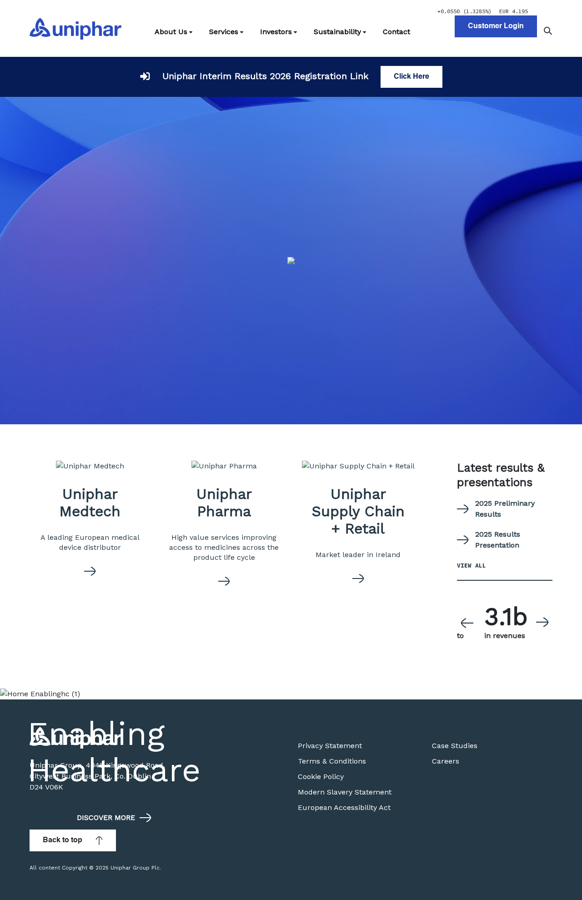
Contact (396, 31)
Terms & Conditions (332, 761)
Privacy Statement (330, 745)
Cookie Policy (321, 776)
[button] (467, 623)
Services (223, 31)
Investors (276, 31)
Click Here (411, 76)
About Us (171, 31)
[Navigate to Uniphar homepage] (75, 29)
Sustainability (337, 31)
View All (471, 565)
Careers (445, 761)
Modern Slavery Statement (344, 792)
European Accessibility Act (344, 807)
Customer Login (496, 26)
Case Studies (454, 745)
